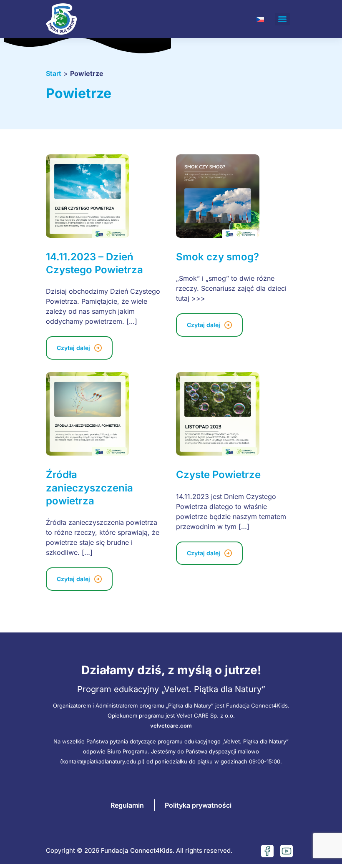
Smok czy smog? (217, 257)
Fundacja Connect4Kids (137, 850)
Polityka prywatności (198, 805)
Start (53, 73)
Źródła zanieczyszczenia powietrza (89, 487)
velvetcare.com (171, 725)
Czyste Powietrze (218, 475)
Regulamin (127, 805)
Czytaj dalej (73, 347)
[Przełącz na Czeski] (260, 19)
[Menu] (282, 19)
